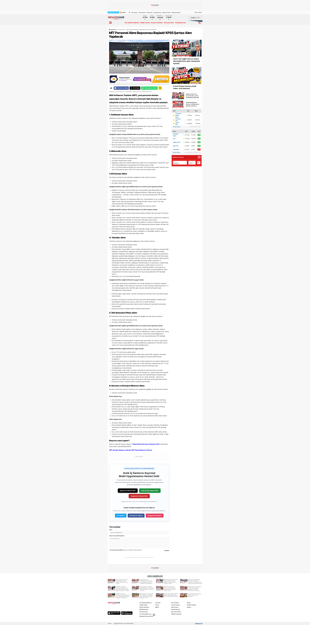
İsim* (110, 529)
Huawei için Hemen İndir (139, 496)
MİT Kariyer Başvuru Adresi (120, 450)
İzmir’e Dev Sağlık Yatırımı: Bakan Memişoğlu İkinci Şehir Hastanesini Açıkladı (186, 61)
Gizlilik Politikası (191, 605)
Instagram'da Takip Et (155, 515)
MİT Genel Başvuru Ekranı (142, 450)
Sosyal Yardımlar (144, 607)
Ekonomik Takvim (166, 12)
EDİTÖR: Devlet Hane (147, 91)
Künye (195, 12)
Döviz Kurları (150, 12)
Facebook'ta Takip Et (136, 515)
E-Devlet (157, 602)
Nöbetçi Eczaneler (176, 12)
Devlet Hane (113, 29)
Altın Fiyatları (134, 12)
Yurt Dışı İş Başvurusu (146, 614)
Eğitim (157, 607)
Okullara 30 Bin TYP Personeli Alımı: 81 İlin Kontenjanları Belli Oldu (192, 95)
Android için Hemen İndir (149, 490)
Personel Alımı (121, 29)
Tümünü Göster (176, 126)
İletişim (200, 12)
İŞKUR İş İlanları (144, 609)
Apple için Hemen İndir (128, 490)
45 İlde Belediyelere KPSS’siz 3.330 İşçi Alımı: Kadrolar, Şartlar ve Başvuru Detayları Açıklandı (192, 104)
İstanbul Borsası (157, 12)
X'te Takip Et (121, 515)
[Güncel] (187, 48)
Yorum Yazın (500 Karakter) (116, 536)
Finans (157, 605)
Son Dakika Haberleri (146, 602)
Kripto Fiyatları (142, 12)
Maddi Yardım (143, 605)
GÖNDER (166, 550)
